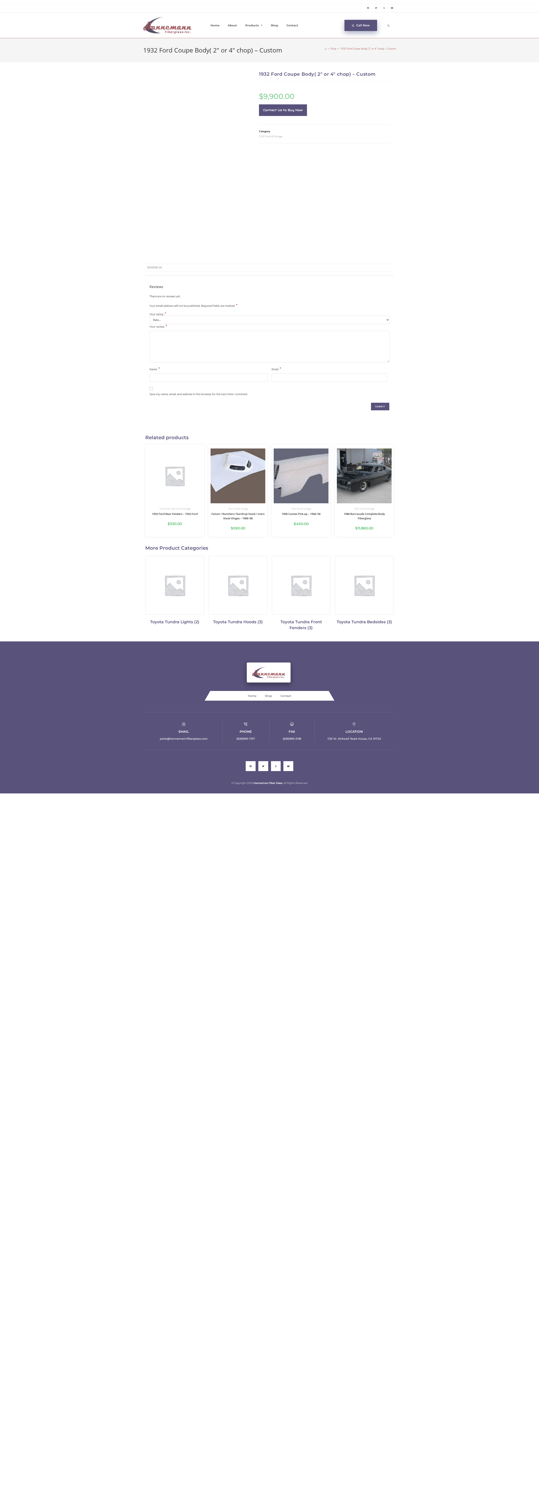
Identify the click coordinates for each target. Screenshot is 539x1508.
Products (252, 25)
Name (154, 277)
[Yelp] (384, 8)
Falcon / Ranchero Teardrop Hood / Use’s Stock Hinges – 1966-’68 (237, 424)
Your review (158, 235)
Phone (246, 640)
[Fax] (292, 632)
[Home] (325, 48)
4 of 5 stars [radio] (162, 226)
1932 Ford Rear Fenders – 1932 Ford (175, 422)
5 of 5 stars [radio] (166, 226)
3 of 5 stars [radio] (158, 226)
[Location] (354, 632)
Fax (292, 640)
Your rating (157, 222)
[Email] (184, 632)
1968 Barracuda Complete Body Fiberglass (364, 424)
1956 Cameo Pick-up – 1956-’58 (301, 422)
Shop (274, 25)
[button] (385, 25)
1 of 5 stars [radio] (150, 226)
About (232, 25)
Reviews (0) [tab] (154, 176)
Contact (292, 25)
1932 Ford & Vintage (271, 136)
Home (215, 25)
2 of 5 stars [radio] (154, 226)
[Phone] (246, 632)
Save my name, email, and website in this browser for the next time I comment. (198, 302)
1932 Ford (164, 417)
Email (276, 277)
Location (354, 640)
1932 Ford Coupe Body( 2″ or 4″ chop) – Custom (368, 48)
